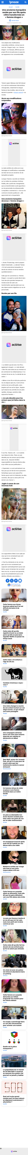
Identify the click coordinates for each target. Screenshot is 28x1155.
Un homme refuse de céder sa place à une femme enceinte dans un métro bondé (13, 790)
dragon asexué (18, 92)
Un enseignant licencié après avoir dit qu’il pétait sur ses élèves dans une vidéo (14, 843)
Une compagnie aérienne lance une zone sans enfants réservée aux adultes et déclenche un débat (13, 735)
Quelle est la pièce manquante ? (10, 1047)
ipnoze (14, 2)
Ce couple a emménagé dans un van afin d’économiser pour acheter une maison (13, 1023)
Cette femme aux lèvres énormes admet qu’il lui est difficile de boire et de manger (13, 607)
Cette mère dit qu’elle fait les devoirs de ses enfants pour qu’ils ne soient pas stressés (13, 947)
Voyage (5, 713)
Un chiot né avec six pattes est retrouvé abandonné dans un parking (14, 972)
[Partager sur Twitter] (12, 581)
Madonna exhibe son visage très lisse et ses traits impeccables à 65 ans (13, 868)
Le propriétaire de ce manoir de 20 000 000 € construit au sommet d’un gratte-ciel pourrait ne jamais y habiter (13, 1072)
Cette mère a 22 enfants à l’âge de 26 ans (12, 660)
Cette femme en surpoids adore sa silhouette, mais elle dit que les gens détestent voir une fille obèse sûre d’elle (14, 894)
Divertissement (7, 768)
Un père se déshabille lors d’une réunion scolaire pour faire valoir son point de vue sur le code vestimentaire (13, 817)
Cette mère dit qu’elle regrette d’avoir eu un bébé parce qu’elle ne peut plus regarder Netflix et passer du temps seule (13, 634)
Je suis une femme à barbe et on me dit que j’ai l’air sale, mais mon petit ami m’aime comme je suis (14, 921)
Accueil (11, 7)
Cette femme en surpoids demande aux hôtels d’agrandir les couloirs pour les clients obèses (13, 997)
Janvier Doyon (15, 20)
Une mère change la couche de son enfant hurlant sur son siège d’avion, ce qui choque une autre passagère (14, 708)
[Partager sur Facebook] (7, 581)
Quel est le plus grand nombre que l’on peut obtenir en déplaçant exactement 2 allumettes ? (13, 1099)
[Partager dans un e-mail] (20, 581)
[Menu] (2, 2)
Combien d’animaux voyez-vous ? (13, 684)
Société (17, 7)
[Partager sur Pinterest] (16, 581)
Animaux (5, 975)
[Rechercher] (25, 2)
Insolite (5, 611)
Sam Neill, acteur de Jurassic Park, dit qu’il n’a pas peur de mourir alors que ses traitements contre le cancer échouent (14, 763)
